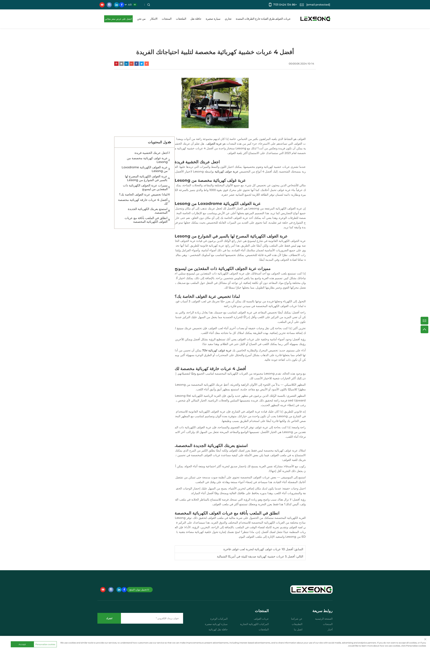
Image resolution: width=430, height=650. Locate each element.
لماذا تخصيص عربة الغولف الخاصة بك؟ (143, 194)
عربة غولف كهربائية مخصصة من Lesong (147, 160)
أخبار (330, 629)
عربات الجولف (283, 18)
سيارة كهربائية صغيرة (216, 624)
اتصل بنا (298, 629)
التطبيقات (297, 624)
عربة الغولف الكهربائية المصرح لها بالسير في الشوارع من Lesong (146, 178)
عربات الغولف (261, 618)
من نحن (141, 18)
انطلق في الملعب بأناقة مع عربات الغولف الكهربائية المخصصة (146, 220)
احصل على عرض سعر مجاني (118, 18)
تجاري (228, 18)
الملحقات (181, 18)
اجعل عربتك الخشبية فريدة (151, 153)
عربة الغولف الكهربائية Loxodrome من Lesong (145, 169)
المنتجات (166, 18)
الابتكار (153, 18)
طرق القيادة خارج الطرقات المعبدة (255, 18)
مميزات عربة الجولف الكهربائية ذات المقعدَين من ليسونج (145, 187)
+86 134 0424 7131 (285, 4)
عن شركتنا (296, 618)
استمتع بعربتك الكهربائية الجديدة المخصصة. (147, 210)
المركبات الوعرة (219, 618)
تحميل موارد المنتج (138, 589)
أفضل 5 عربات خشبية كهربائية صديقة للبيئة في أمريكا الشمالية (256, 556)
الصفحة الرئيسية (324, 618)
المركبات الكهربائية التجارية (254, 624)
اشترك (109, 618)
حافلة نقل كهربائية (218, 629)
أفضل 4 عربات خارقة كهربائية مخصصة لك (142, 201)
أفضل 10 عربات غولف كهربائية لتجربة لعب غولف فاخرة (258, 549)
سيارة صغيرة (213, 18)
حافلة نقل (195, 18)
